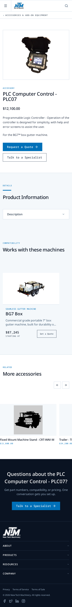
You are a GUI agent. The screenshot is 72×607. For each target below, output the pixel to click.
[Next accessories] (65, 385)
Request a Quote (20, 147)
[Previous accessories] (57, 385)
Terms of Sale (38, 589)
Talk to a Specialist (24, 157)
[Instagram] (23, 601)
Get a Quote (46, 333)
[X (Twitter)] (11, 601)
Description (15, 214)
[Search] (66, 5)
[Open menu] (5, 5)
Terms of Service (21, 589)
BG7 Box (14, 314)
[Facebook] (4, 601)
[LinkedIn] (17, 601)
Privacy (6, 589)
